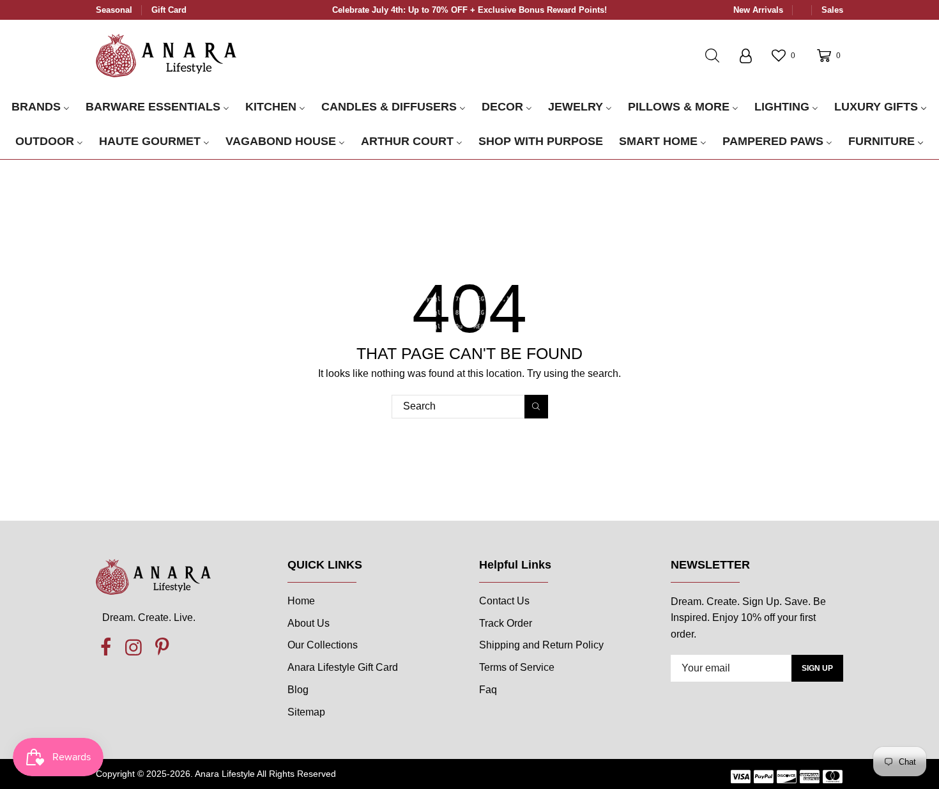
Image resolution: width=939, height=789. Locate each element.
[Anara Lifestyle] (166, 55)
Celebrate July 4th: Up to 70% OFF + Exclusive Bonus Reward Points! (469, 10)
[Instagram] (133, 647)
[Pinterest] (161, 647)
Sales (832, 10)
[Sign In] (745, 55)
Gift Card (169, 10)
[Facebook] (105, 647)
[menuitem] (40, 107)
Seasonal (114, 10)
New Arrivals (758, 10)
